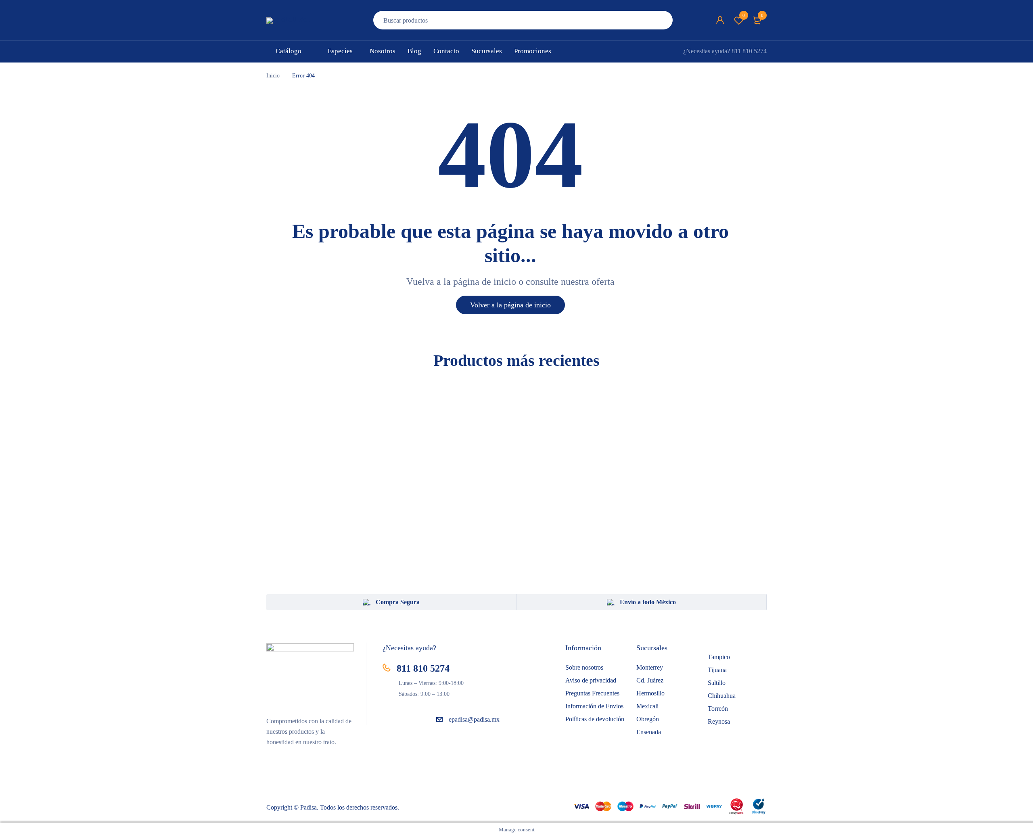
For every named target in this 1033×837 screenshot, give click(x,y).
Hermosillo (650, 693)
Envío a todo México (648, 602)
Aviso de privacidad (590, 680)
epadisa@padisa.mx (474, 719)
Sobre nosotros (584, 667)
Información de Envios (594, 706)
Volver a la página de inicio (510, 305)
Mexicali (647, 706)
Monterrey (649, 667)
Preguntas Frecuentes (592, 693)
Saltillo (717, 682)
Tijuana (717, 669)
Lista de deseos (743, 15)
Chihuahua (722, 695)
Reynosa (719, 721)
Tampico (719, 656)
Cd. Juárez (649, 680)
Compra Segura (398, 602)
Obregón (647, 719)
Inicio (273, 76)
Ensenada (648, 731)
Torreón (718, 708)
